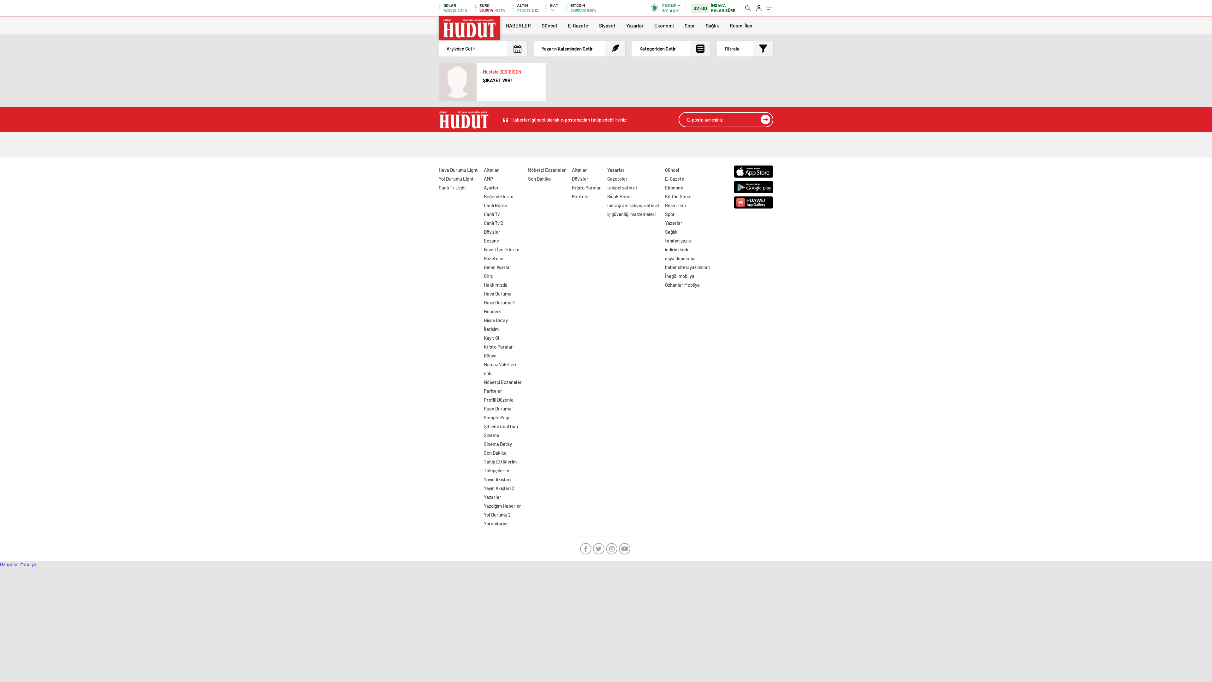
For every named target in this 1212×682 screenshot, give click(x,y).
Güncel (549, 25)
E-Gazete (578, 25)
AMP (488, 179)
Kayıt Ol (491, 338)
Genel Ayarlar (497, 267)
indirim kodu (677, 249)
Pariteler (493, 391)
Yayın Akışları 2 (499, 488)
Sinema (491, 435)
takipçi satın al (622, 187)
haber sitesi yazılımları (687, 267)
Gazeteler (494, 258)
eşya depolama (680, 258)
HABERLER (518, 25)
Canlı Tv (492, 214)
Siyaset (607, 25)
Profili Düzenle (499, 400)
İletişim (491, 329)
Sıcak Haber (619, 196)
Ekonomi (664, 25)
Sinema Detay (498, 444)
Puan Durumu (497, 408)
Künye (490, 355)
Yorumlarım (496, 523)
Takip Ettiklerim (500, 461)
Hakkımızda (496, 285)
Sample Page (497, 417)
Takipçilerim (496, 470)
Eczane (491, 240)
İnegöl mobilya (679, 276)
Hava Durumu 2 (499, 302)
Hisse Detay (496, 320)
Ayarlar (491, 187)
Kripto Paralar (498, 347)
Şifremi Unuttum (501, 426)
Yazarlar (635, 25)
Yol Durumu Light (456, 179)
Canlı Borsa (495, 205)
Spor (690, 25)
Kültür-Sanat (678, 196)
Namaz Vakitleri (500, 364)
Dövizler (492, 232)
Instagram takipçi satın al (633, 205)
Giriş (488, 276)
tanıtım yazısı (678, 240)
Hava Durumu (497, 293)
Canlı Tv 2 (493, 223)
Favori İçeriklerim (501, 249)
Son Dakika (495, 453)
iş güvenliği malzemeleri (631, 214)
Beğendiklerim (498, 196)
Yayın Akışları (497, 479)
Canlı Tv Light (452, 187)
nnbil (489, 373)
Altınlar (491, 170)
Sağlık (712, 25)
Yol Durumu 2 (497, 514)
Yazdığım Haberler (502, 506)
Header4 (493, 311)
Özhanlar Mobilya (682, 285)
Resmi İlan (741, 25)
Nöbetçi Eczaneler (503, 382)
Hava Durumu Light (458, 170)
